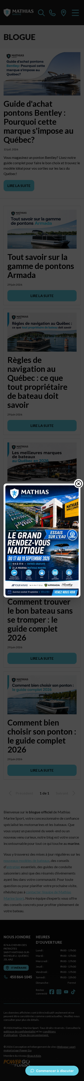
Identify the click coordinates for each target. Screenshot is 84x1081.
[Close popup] (78, 483)
